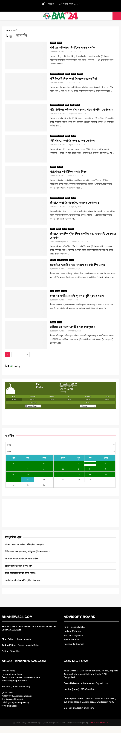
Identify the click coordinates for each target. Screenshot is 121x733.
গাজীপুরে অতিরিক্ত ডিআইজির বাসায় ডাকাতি (72, 47)
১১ (63, 469)
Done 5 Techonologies (98, 723)
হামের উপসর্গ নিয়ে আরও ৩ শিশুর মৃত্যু (18, 566)
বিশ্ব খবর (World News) (12, 699)
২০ (90, 474)
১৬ (28, 474)
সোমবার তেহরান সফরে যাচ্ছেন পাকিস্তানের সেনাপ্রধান (24, 544)
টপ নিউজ (53, 43)
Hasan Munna (58, 51)
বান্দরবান (67, 74)
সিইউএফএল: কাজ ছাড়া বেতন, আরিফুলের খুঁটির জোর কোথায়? (27, 551)
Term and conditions (12, 674)
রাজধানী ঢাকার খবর (62, 260)
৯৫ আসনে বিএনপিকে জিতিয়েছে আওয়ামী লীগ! (21, 558)
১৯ (79, 474)
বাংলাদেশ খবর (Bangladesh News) (17, 696)
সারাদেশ (80, 74)
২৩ (28, 479)
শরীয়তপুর (53, 322)
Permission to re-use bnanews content (21, 677)
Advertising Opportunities (14, 680)
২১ (106, 474)
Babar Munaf (57, 82)
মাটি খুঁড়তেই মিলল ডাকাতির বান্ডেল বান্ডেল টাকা (73, 78)
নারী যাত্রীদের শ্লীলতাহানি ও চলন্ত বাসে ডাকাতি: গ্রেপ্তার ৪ (81, 109)
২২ (13, 479)
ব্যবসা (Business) (9, 705)
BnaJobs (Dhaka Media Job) (16, 686)
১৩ (90, 469)
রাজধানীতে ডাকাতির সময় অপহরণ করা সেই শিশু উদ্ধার (77, 264)
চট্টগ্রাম (67, 136)
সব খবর (59, 43)
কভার (52, 291)
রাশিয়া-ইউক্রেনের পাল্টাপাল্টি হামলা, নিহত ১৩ (20, 573)
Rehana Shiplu (58, 113)
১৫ (13, 474)
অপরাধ (52, 229)
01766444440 (88, 689)
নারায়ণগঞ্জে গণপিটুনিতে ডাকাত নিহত (68, 171)
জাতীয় (66, 105)
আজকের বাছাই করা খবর (57, 74)
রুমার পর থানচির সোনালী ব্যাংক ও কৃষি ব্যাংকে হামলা (77, 295)
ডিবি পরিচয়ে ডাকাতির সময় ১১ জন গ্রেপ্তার (72, 140)
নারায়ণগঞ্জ (53, 167)
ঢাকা (72, 105)
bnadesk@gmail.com (83, 708)
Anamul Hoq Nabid (60, 241)
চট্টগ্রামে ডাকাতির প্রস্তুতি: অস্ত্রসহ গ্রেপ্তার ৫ (74, 202)
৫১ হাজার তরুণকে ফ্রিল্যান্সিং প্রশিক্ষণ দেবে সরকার (23, 580)
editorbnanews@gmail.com (94, 683)
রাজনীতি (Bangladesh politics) (15, 702)
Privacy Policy (8, 670)
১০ (44, 469)
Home (7, 30)
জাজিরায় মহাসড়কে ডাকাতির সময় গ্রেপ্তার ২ (72, 326)
